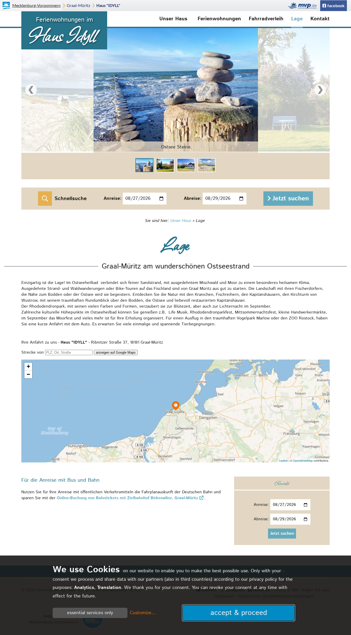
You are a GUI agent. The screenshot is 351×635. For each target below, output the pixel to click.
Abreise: (192, 198)
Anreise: (113, 198)
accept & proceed (238, 613)
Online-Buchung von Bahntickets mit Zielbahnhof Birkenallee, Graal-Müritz (127, 498)
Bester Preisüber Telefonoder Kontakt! (317, 57)
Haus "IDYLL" (108, 5)
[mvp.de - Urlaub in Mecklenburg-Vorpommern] (304, 5)
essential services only (90, 613)
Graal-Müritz (78, 5)
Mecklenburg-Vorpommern (36, 5)
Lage (297, 19)
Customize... (142, 613)
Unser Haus (173, 19)
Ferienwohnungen (219, 19)
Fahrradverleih (266, 19)
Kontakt (320, 19)
